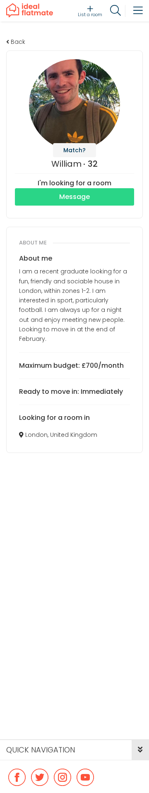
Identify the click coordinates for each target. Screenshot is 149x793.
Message (74, 196)
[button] (140, 750)
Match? (74, 150)
